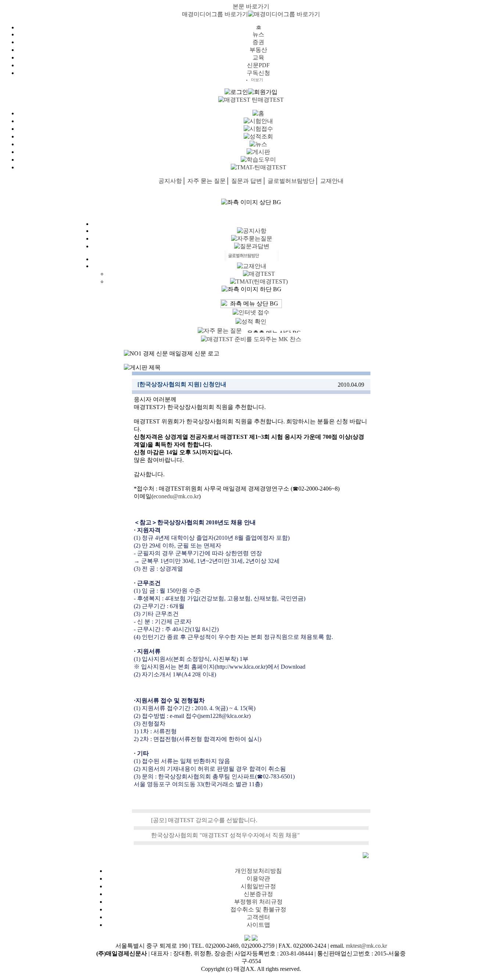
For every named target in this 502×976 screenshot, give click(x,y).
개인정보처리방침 (258, 871)
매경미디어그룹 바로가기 (215, 14)
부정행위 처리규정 (258, 902)
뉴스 (258, 34)
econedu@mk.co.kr (176, 496)
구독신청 (258, 73)
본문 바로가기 (251, 6)
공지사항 (170, 181)
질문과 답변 (246, 181)
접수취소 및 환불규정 (258, 909)
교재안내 (332, 181)
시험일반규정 (258, 886)
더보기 (257, 79)
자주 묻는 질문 (206, 181)
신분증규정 (258, 894)
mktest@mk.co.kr (366, 946)
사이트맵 (258, 925)
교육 (258, 57)
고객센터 (258, 917)
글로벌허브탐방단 (291, 181)
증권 (258, 42)
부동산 (258, 50)
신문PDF (258, 65)
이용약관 (258, 878)
